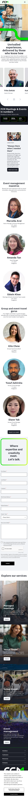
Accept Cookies (14, 794)
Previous (7, 99)
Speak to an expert (14, 432)
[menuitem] (14, 751)
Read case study (12, 169)
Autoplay (14, 99)
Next (20, 99)
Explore (7, 619)
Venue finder (11, 649)
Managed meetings (9, 607)
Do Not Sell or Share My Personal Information (14, 789)
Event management (11, 730)
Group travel (11, 689)
